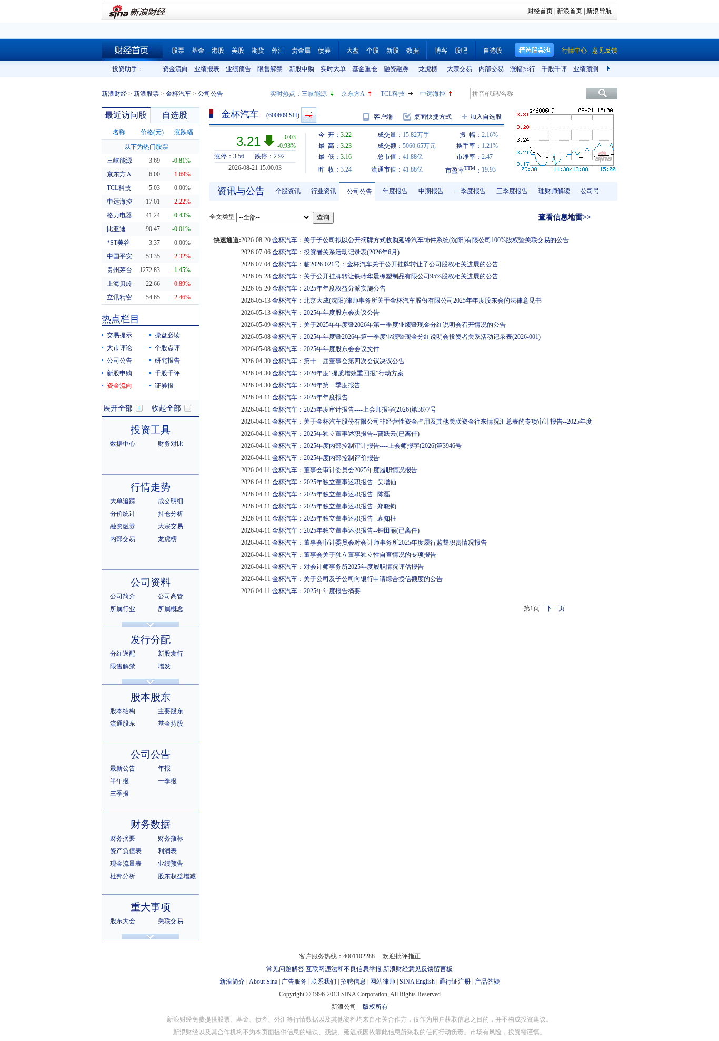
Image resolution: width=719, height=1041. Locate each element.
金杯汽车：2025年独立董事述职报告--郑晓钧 (334, 506)
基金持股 (170, 723)
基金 (198, 50)
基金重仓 (364, 69)
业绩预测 (585, 69)
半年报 (119, 781)
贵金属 (301, 50)
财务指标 (170, 838)
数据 (412, 50)
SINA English (417, 981)
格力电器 (119, 215)
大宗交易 (459, 69)
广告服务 (294, 981)
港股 (218, 50)
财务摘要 (122, 838)
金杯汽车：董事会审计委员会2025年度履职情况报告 (344, 470)
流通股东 (122, 723)
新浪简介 (232, 981)
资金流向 (175, 69)
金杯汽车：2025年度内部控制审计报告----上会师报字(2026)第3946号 (367, 445)
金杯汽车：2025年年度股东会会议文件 (326, 349)
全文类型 (222, 217)
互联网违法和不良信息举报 (344, 969)
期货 (258, 50)
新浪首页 (569, 11)
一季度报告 (470, 191)
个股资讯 (288, 191)
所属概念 (170, 609)
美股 (238, 50)
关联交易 (170, 921)
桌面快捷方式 (433, 117)
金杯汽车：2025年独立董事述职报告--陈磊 (331, 494)
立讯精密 (119, 297)
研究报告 (167, 360)
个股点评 (167, 348)
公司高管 (170, 596)
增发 (164, 666)
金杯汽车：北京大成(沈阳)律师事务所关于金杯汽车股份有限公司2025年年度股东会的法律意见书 (407, 300)
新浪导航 (599, 11)
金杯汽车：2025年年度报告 (310, 397)
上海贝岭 (119, 283)
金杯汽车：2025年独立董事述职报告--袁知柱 (334, 518)
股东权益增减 (177, 876)
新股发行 (170, 653)
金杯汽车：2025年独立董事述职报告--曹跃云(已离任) (346, 433)
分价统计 (122, 513)
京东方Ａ (119, 174)
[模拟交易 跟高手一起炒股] (308, 115)
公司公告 (119, 360)
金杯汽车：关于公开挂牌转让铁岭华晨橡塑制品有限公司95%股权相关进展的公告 (385, 276)
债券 (324, 50)
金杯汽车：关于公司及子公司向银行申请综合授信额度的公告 (357, 579)
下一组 (609, 69)
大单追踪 (122, 501)
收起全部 (166, 408)
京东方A (353, 93)
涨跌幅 (183, 132)
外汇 (278, 50)
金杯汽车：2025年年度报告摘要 (316, 591)
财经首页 (540, 11)
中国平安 (119, 256)
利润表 (167, 851)
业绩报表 (206, 69)
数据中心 (122, 443)
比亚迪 (116, 229)
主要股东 (170, 711)
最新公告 (122, 768)
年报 (164, 768)
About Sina (263, 981)
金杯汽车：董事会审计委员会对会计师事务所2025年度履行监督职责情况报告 (379, 542)
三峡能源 (314, 93)
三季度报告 (512, 191)
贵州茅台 (119, 270)
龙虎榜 (427, 69)
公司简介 (122, 596)
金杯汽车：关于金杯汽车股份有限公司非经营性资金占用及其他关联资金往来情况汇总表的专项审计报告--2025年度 (432, 421)
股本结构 (122, 711)
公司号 (590, 191)
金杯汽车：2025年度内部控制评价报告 (326, 458)
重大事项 (151, 907)
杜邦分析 (122, 876)
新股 (392, 50)
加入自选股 (486, 117)
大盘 (352, 50)
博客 (441, 50)
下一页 (555, 608)
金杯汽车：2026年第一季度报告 (316, 385)
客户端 (383, 117)
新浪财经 (114, 93)
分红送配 (122, 653)
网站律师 (382, 981)
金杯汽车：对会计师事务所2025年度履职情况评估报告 (348, 566)
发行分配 (151, 639)
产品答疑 (487, 981)
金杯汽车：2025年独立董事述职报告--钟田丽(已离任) (346, 530)
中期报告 (431, 191)
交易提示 (119, 335)
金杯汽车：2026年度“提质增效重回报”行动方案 (338, 373)
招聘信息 (353, 981)
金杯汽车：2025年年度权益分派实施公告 (329, 288)
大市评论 (119, 348)
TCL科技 (393, 93)
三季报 (119, 793)
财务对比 (170, 443)
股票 (178, 50)
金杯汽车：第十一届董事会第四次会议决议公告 (338, 361)
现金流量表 (126, 863)
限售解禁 (270, 69)
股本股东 (151, 697)
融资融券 (396, 69)
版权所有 (375, 1006)
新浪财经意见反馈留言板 (418, 969)
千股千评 (554, 69)
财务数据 (151, 824)
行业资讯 (323, 191)
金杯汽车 (178, 93)
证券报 (164, 385)
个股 (372, 50)
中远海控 (432, 93)
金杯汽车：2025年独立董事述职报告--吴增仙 (334, 482)
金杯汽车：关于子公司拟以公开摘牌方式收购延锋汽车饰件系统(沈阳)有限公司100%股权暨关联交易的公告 (420, 240)
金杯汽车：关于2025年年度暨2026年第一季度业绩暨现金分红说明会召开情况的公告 (389, 324)
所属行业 (122, 609)
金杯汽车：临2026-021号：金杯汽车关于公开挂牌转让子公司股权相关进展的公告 (385, 264)
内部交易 (491, 69)
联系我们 (323, 981)
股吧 (461, 50)
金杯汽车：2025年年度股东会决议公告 (326, 312)
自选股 (492, 50)
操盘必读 (167, 335)
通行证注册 (455, 981)
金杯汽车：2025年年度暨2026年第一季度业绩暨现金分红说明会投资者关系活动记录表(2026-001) (406, 337)
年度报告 (395, 191)
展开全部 (118, 408)
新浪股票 (146, 93)
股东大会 (122, 921)
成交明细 (170, 501)
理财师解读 (554, 191)
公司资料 (151, 582)
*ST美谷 (118, 242)
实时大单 (333, 69)
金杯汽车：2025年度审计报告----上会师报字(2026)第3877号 (354, 409)
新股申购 (301, 69)
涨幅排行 (522, 69)
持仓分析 (170, 513)
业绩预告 (238, 69)
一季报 (167, 781)
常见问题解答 (285, 969)
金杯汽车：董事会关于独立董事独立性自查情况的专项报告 (354, 554)
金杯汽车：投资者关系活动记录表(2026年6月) (336, 252)
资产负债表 (126, 851)
